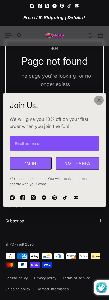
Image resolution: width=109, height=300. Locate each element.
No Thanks (77, 163)
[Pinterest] (62, 5)
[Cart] (100, 35)
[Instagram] (32, 5)
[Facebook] (39, 5)
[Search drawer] (90, 35)
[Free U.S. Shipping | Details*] (54, 17)
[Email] (76, 5)
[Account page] (19, 35)
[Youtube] (54, 5)
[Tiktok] (69, 5)
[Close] (99, 100)
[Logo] (55, 36)
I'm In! (31, 163)
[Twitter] (47, 5)
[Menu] (8, 35)
